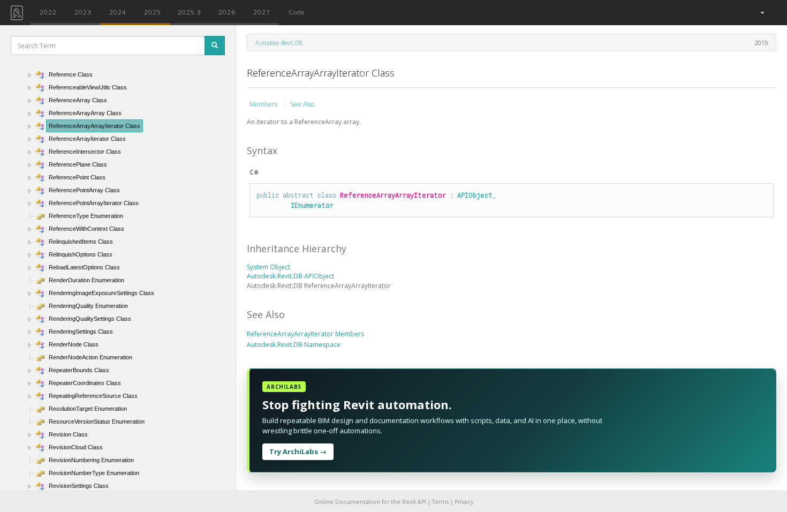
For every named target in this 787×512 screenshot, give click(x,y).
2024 (117, 11)
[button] (761, 12)
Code (297, 11)
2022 (48, 11)
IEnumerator (312, 205)
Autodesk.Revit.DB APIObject (290, 276)
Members (264, 104)
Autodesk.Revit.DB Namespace (293, 344)
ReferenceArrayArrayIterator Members (305, 333)
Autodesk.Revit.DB (278, 43)
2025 (152, 11)
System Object (268, 267)
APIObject (475, 195)
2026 (227, 11)
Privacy (464, 502)
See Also (302, 104)
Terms (440, 502)
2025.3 (189, 11)
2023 (83, 11)
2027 (261, 11)
